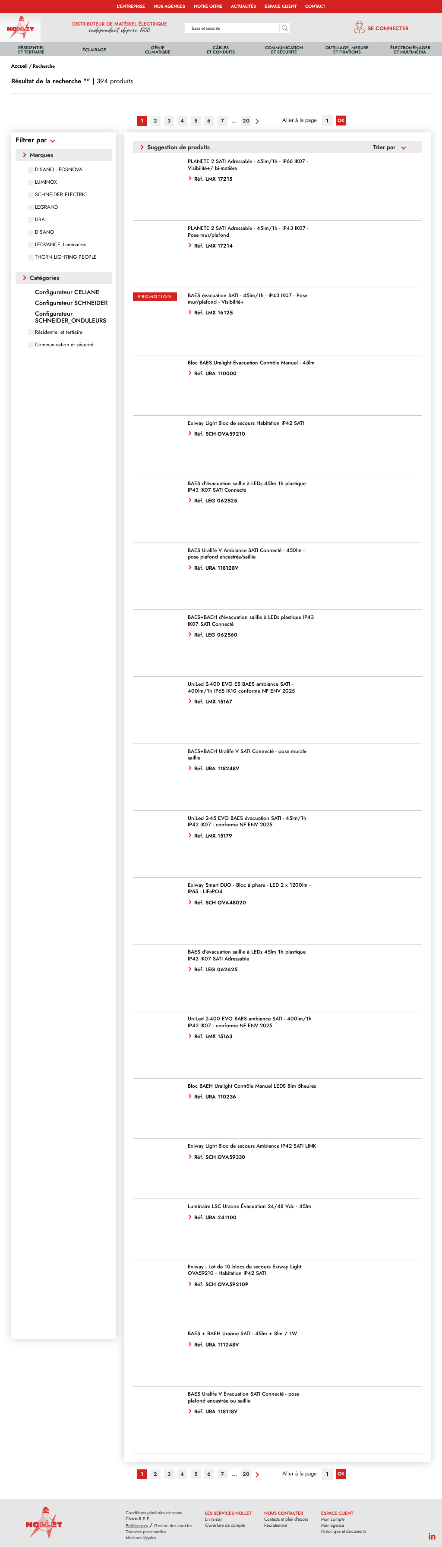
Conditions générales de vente (154, 1513)
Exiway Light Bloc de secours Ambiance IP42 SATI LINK (252, 1146)
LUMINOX (46, 182)
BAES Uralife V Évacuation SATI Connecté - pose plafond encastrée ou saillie (243, 1397)
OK (341, 120)
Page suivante (256, 121)
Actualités (243, 6)
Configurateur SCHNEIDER (71, 303)
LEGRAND (46, 207)
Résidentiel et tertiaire (58, 332)
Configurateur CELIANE (67, 292)
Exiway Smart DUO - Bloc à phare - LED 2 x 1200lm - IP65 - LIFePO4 (249, 888)
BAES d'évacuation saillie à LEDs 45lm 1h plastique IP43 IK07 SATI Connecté (247, 487)
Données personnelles (146, 1532)
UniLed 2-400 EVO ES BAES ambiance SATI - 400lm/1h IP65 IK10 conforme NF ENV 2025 (241, 687)
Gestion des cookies (173, 1526)
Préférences (137, 1526)
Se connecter (388, 28)
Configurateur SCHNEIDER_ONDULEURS (70, 317)
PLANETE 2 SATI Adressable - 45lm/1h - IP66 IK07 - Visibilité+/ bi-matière (248, 164)
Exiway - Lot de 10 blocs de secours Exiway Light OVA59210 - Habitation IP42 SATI (244, 1270)
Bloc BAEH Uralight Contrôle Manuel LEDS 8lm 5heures (252, 1086)
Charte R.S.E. (138, 1519)
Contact (315, 6)
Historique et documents (343, 1531)
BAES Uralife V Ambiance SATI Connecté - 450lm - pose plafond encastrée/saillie (246, 553)
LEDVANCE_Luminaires (60, 244)
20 (246, 121)
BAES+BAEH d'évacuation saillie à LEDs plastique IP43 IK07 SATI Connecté (251, 620)
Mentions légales (141, 1538)
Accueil (19, 66)
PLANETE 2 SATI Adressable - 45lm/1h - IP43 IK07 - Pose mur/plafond (248, 231)
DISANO (44, 232)
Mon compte (332, 1519)
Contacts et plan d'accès (286, 1519)
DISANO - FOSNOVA (58, 169)
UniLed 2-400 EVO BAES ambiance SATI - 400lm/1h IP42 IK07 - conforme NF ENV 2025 (250, 1022)
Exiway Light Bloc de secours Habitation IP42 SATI (246, 423)
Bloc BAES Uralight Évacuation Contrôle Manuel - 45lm (251, 363)
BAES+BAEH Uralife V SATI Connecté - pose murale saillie (247, 754)
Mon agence (332, 1525)
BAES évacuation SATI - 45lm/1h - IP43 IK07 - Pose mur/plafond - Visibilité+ (247, 299)
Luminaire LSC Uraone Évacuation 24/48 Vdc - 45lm (249, 1206)
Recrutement (275, 1525)
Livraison (213, 1519)
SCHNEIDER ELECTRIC (61, 194)
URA (40, 219)
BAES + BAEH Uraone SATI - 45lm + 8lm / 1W (242, 1333)
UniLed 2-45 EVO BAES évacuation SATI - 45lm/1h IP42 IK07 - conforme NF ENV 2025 (247, 821)
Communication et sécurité (64, 344)
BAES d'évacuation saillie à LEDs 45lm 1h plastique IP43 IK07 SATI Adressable (247, 955)
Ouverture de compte (225, 1525)
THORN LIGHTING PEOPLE (66, 257)
